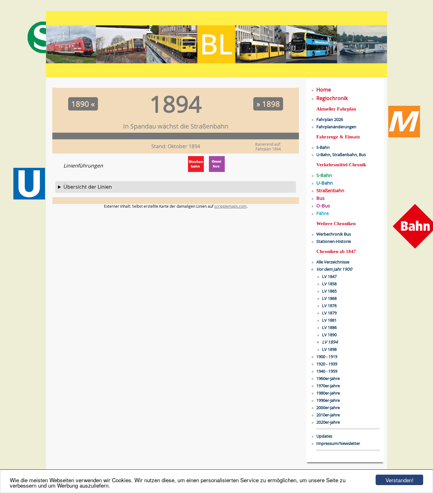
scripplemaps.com (230, 206)
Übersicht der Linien (87, 186)
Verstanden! (399, 480)
